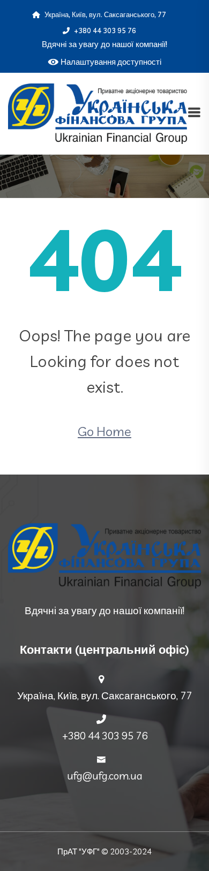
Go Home (104, 431)
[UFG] (97, 112)
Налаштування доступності (111, 62)
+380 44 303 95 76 (104, 30)
